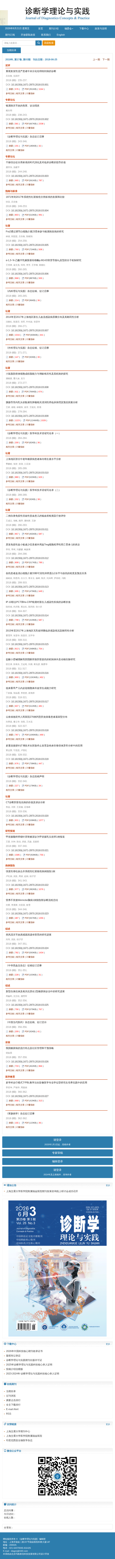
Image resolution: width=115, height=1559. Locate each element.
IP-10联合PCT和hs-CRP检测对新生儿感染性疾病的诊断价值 (38, 602)
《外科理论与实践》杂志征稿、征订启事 (27, 348)
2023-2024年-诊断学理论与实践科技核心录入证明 (32, 1373)
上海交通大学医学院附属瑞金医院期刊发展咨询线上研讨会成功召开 (42, 1191)
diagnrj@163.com (19, 1551)
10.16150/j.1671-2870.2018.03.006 (30, 273)
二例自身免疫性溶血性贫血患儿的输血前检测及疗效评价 (36, 516)
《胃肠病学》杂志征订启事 (20, 1113)
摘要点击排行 (13, 1400)
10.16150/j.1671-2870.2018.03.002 (30, 119)
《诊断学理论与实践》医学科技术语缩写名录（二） (33, 490)
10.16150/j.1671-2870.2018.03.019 (30, 759)
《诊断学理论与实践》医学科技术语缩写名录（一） (33, 433)
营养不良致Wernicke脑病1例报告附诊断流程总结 (32, 900)
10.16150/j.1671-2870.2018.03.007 (30, 330)
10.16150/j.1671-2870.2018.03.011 (29, 529)
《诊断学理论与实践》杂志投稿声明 (25, 776)
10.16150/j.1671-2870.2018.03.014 (30, 615)
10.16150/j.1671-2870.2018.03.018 (30, 730)
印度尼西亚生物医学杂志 (19, 1440)
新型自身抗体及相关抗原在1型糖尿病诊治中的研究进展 (35, 991)
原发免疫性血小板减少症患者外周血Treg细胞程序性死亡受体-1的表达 (43, 544)
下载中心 (84, 28)
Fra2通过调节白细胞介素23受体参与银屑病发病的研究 (35, 231)
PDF (27, 89)
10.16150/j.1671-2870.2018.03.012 (30, 558)
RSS (8, 1413)
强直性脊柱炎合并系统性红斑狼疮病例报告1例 (30, 871)
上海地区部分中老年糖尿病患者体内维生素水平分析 (33, 459)
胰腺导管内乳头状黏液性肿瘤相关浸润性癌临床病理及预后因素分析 (42, 402)
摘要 (11, 89)
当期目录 (11, 1391)
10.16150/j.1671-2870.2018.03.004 (30, 210)
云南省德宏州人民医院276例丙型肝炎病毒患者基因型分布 (36, 717)
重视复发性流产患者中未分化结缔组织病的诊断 (31, 71)
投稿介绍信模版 (14, 1369)
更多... (109, 1185)
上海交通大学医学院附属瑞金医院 (24, 1436)
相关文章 (20, 93)
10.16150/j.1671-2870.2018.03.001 (30, 84)
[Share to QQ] (22, 1526)
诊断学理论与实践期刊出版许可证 (24, 1360)
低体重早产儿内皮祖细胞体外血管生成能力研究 (31, 688)
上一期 (96, 59)
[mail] (27, 1526)
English (61, 35)
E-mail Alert (12, 1409)
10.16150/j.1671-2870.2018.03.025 (30, 1005)
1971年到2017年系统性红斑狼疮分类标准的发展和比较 (35, 197)
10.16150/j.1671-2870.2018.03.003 (30, 176)
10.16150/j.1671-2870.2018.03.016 (30, 673)
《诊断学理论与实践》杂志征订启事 (25, 136)
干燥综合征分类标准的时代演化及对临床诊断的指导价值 (36, 162)
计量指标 (30, 93)
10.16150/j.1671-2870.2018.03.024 (30, 948)
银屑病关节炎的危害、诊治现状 (22, 105)
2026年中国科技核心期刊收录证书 (24, 1351)
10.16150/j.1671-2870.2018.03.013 (30, 586)
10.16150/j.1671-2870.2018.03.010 (30, 472)
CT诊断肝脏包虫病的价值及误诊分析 (25, 802)
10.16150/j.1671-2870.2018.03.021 (30, 850)
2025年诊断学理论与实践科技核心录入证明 (29, 1364)
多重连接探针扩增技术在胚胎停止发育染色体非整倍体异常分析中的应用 (44, 745)
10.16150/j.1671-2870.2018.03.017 (30, 701)
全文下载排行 (13, 1404)
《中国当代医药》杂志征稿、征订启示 (26, 1022)
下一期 (106, 59)
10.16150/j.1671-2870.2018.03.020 (30, 816)
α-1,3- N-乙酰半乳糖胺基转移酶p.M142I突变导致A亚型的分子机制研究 (43, 260)
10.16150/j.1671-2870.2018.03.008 (30, 387)
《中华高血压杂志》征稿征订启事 (24, 965)
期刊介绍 (54, 28)
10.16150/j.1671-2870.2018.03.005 (30, 245)
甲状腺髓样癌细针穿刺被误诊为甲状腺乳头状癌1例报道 (35, 836)
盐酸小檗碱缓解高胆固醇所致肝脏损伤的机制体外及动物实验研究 (40, 659)
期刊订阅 (10, 35)
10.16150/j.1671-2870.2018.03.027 (30, 1096)
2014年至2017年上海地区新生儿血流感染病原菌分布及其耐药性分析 (42, 317)
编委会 (68, 28)
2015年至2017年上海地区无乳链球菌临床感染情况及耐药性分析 (40, 630)
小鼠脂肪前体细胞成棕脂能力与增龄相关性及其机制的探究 (37, 373)
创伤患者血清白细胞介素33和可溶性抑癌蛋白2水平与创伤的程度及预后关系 (46, 573)
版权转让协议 (13, 1355)
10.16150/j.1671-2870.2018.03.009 (30, 416)
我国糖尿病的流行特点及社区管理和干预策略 (30, 1048)
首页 (40, 28)
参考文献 (10, 93)
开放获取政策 (28, 35)
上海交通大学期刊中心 (18, 1431)
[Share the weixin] (17, 1526)
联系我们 (46, 35)
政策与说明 (101, 28)
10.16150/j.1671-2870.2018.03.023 (30, 913)
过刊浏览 (11, 1395)
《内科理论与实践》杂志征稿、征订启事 (27, 291)
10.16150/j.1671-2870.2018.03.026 (30, 1061)
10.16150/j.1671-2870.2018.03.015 (30, 644)
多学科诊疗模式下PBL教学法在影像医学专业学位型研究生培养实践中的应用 (46, 1082)
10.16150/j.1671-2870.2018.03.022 (30, 885)
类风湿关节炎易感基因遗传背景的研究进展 (28, 934)
